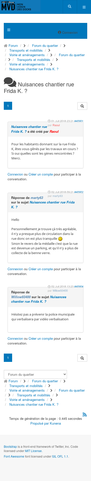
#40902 (78, 192)
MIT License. (33, 451)
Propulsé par (40, 423)
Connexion (15, 174)
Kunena (55, 423)
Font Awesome (14, 456)
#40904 (78, 286)
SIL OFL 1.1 (60, 456)
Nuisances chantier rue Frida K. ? (29, 129)
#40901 (78, 121)
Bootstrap (10, 446)
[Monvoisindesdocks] (20, 6)
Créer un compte (41, 174)
